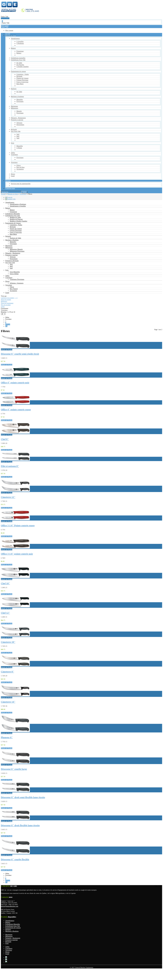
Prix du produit (6, 305)
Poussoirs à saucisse (11, 255)
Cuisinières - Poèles (16, 225)
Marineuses (8, 246)
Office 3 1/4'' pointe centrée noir (17, 553)
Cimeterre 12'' (8, 497)
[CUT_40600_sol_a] (15, 548)
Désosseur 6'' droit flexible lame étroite (20, 825)
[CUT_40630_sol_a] (15, 491)
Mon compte (8, 140)
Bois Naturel (14, 289)
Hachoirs (8, 236)
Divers (7, 281)
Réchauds (13, 227)
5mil (11, 268)
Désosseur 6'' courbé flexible (15, 859)
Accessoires (13, 290)
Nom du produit (6, 299)
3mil (11, 264)
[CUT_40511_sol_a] (15, 791)
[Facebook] (6, 960)
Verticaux (13, 257)
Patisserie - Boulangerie (12, 938)
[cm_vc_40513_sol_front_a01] (15, 819)
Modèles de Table (15, 217)
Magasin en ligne (12, 194)
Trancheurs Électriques (17, 279)
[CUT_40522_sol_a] (15, 607)
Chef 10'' (5, 583)
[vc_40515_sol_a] (15, 348)
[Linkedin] (6, 962)
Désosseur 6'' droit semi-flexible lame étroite (23, 797)
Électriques (13, 244)
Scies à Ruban (14, 274)
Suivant (7, 324)
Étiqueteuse (13, 212)
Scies (7, 270)
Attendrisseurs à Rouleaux (18, 204)
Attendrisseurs (9, 202)
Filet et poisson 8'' (10, 466)
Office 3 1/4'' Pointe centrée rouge (18, 525)
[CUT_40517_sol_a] (15, 853)
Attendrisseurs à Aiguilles (18, 206)
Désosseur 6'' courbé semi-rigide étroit (20, 354)
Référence (4, 301)
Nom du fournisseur (7, 303)
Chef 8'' (5, 439)
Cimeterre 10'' (8, 642)
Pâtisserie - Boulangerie (12, 253)
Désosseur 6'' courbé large (14, 769)
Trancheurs (8, 277)
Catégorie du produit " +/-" (9, 298)
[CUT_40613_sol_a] (15, 460)
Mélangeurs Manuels (16, 249)
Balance (7, 208)
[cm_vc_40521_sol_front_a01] (15, 577)
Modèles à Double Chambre (18, 221)
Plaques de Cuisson (16, 228)
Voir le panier (4, 127)
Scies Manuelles (15, 272)
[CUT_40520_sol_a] (15, 433)
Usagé (7, 292)
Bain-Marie (13, 234)
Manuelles (13, 242)
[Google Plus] (6, 957)
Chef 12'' (5, 613)
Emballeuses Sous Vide (12, 215)
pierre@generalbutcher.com (9, 906)
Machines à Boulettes (12, 240)
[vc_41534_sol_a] (15, 696)
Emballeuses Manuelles (12, 214)
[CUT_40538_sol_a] (15, 636)
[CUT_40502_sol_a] (15, 403)
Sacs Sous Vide (10, 262)
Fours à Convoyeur (16, 232)
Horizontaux (14, 259)
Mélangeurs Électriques (17, 251)
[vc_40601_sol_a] (15, 519)
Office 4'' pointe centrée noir (15, 382)
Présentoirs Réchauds (12, 261)
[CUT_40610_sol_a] (15, 763)
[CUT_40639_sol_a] (15, 731)
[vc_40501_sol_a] (15, 376)
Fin (6, 326)
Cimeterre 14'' (8, 702)
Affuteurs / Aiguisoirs (16, 283)
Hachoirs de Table (15, 238)
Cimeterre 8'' (7, 671)
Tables (7, 276)
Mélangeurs (9, 247)
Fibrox (12, 287)
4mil (11, 266)
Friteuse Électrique (16, 230)
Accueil (3, 194)
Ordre (3, 307)
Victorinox (23, 194)
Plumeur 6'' (7, 737)
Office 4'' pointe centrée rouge (16, 409)
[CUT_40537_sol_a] (15, 665)
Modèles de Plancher (16, 219)
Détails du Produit (6, 350)
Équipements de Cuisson (13, 223)
